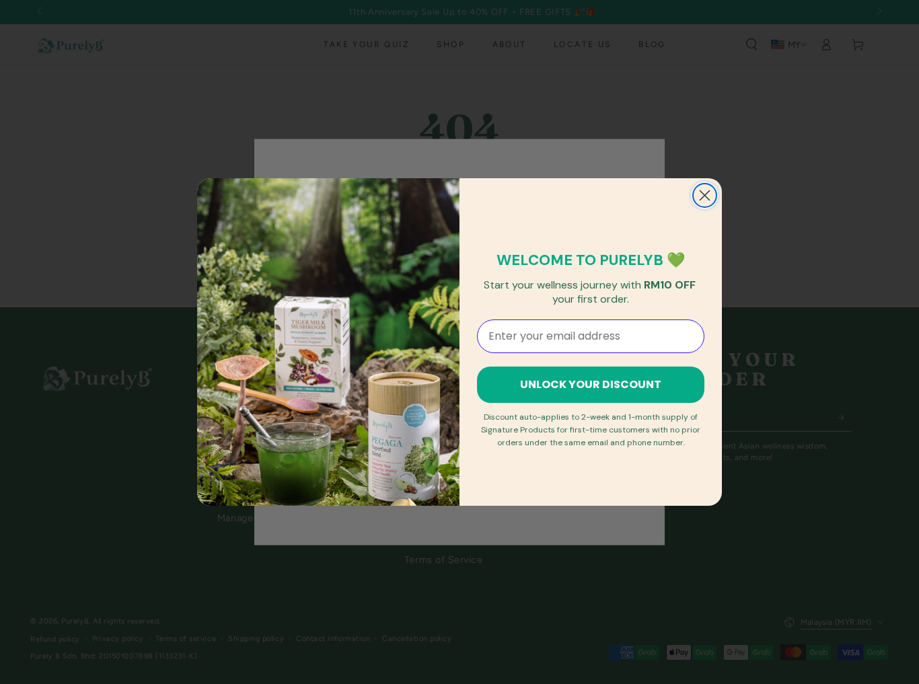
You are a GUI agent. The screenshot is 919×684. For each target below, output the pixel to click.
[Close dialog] (704, 195)
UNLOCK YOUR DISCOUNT (590, 384)
